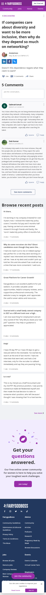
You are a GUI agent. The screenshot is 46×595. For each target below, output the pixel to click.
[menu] (3, 2)
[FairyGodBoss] (16, 506)
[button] (44, 16)
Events (40, 8)
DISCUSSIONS (9, 16)
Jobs (20, 8)
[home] (13, 4)
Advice (29, 8)
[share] (27, 76)
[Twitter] (16, 511)
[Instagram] (10, 511)
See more (38, 413)
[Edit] (43, 16)
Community (7, 8)
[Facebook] (4, 511)
